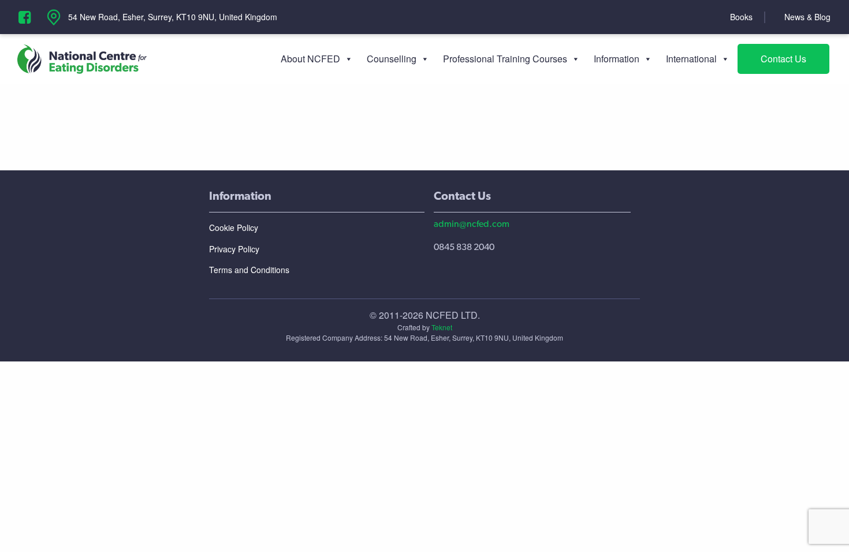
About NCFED (310, 58)
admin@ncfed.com (471, 223)
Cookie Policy (233, 227)
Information (616, 58)
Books (741, 17)
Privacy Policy (234, 249)
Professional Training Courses (505, 58)
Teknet (441, 327)
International (691, 58)
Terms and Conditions (249, 269)
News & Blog (807, 17)
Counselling (391, 58)
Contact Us (783, 58)
